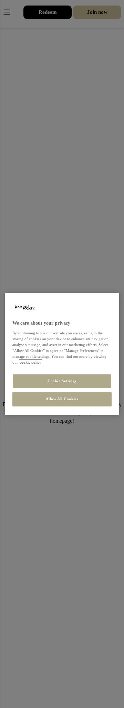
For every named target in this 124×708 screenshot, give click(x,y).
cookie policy (30, 362)
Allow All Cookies (62, 399)
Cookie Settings (62, 381)
